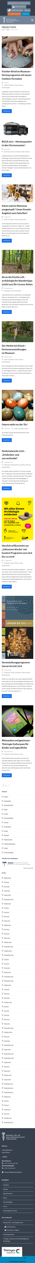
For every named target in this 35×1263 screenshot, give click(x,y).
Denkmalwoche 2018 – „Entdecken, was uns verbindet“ (13, 455)
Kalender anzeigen (28, 868)
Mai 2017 (6, 1105)
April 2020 (7, 1041)
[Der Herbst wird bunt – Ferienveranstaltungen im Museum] (17, 331)
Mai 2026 (6, 886)
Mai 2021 (6, 1015)
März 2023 (7, 968)
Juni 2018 (6, 1066)
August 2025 (7, 903)
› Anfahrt (4, 1156)
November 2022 (8, 981)
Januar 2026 (7, 895)
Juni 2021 (6, 1011)
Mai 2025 (6, 916)
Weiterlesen (6, 111)
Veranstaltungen (6, 87)
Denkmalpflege (15, 464)
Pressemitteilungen (9, 844)
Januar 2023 (7, 972)
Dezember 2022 (8, 976)
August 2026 (7, 878)
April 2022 (7, 998)
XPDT (25, 1258)
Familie (6, 85)
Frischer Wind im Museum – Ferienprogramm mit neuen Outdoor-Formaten (16, 75)
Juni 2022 (6, 989)
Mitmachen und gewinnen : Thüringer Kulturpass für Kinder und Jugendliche (16, 744)
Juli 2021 (6, 1006)
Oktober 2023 (8, 951)
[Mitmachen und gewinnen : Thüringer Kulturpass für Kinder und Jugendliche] (17, 721)
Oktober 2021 (8, 1002)
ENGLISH (27, 10)
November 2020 (9, 1028)
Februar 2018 (7, 1075)
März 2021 (7, 1023)
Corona (13, 290)
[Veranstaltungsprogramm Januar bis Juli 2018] (17, 627)
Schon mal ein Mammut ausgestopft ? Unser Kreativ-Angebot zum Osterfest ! (17, 210)
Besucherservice (7, 1193)
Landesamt (25, 14)
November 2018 (8, 1053)
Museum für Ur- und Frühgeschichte (13, 1222)
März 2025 (7, 921)
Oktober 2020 (8, 1032)
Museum (21, 85)
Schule (21, 563)
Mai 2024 (6, 933)
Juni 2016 (6, 1113)
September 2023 (8, 955)
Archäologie (7, 151)
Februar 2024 (7, 942)
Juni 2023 (6, 963)
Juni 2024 (6, 929)
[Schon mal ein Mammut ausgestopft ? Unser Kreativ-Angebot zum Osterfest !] (17, 193)
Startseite (6, 1185)
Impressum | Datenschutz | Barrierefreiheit (17, 1261)
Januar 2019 (7, 1049)
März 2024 (7, 938)
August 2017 (7, 1096)
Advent (6, 796)
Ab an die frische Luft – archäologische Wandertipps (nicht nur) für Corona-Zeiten (17, 281)
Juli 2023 (6, 959)
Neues (5, 1198)
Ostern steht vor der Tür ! (15, 424)
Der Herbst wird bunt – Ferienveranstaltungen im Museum (14, 349)
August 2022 (7, 985)
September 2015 (8, 1122)
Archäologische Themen (10, 1210)
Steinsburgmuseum (14, 14)
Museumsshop (22, 219)
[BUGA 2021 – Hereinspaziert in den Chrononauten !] (17, 129)
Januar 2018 (7, 1079)
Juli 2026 (6, 882)
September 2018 (9, 1058)
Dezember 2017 (8, 1084)
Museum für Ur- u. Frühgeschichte (19, 3)
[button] (32, 20)
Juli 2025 (6, 908)
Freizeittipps (11, 85)
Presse (5, 1206)
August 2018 (7, 1062)
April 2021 (7, 1019)
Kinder (16, 85)
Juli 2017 (6, 1101)
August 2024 (7, 925)
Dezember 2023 (8, 946)
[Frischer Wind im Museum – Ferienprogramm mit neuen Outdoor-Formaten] (17, 52)
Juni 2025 (6, 912)
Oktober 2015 (8, 1118)
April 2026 (7, 891)
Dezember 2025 (8, 899)
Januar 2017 (7, 1109)
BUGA (12, 151)
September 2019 (9, 1045)
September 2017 (8, 1092)
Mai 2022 (6, 993)
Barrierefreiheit (8, 805)
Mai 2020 (7, 1036)
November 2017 (8, 1088)
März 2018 (7, 1071)
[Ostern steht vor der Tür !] (17, 405)
